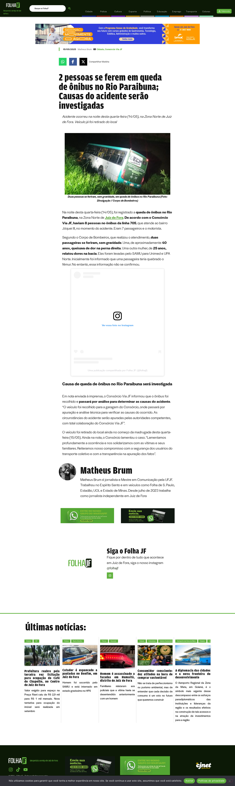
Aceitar (189, 780)
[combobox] (47, 8)
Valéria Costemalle (166, 641)
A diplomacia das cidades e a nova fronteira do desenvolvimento (193, 673)
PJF (36, 641)
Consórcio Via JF (113, 49)
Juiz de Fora (114, 217)
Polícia (66, 641)
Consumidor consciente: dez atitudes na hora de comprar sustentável (155, 674)
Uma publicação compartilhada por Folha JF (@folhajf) (117, 370)
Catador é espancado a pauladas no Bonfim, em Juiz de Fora (79, 673)
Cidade (100, 49)
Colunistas (152, 641)
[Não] (229, 780)
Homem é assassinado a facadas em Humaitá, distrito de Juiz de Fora (117, 677)
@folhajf (112, 567)
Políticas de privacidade (211, 780)
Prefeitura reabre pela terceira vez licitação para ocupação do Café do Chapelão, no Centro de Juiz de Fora (42, 678)
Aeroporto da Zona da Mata (186, 641)
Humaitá (113, 641)
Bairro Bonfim (77, 641)
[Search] (69, 8)
